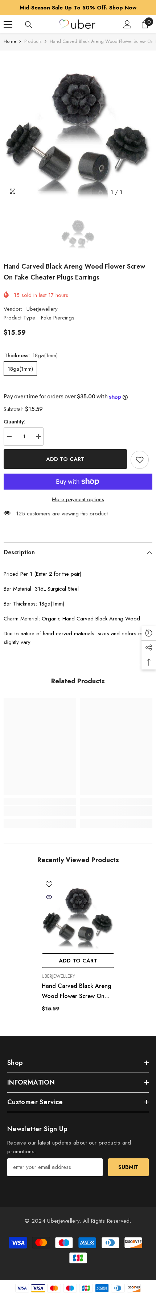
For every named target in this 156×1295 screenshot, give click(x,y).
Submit (128, 1167)
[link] (40, 811)
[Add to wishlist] (140, 460)
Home (10, 41)
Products (32, 41)
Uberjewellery (42, 309)
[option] (78, 7)
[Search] (28, 24)
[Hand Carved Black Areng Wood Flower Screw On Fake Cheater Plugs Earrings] (78, 913)
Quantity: (14, 422)
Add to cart (65, 459)
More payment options (78, 499)
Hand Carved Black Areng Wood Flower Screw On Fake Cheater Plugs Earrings (76, 991)
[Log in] (127, 24)
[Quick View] (49, 897)
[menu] (8, 24)
